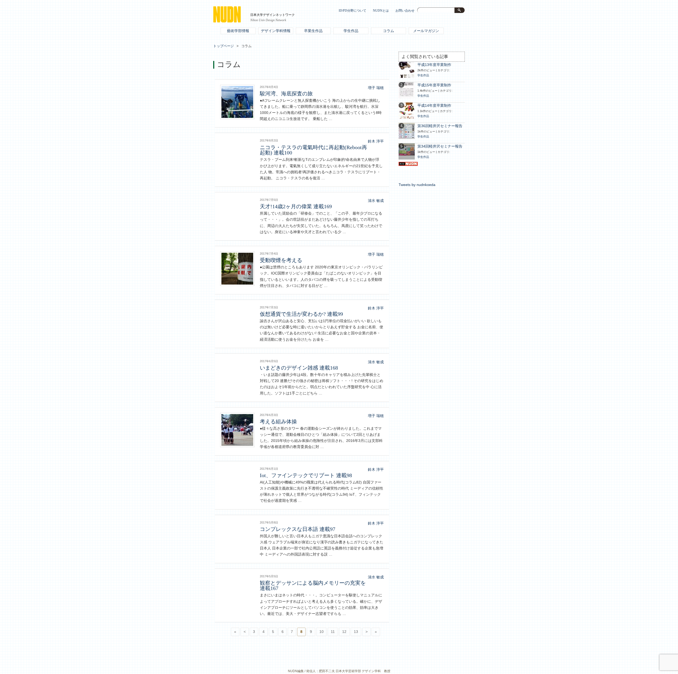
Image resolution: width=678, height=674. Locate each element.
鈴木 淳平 (376, 141)
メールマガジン (426, 31)
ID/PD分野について (352, 10)
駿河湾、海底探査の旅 (286, 93)
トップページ (223, 46)
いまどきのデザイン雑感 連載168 (299, 368)
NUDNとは (381, 10)
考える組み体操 (278, 421)
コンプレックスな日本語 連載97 (297, 529)
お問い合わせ (404, 10)
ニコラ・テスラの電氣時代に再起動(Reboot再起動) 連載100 (313, 150)
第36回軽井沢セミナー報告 (439, 126)
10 (321, 632)
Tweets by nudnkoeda (417, 185)
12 (344, 632)
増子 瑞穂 (376, 88)
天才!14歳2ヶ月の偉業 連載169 (296, 206)
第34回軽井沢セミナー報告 (439, 146)
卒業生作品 (313, 31)
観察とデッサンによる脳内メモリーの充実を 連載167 (313, 585)
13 (356, 632)
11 (333, 632)
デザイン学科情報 (276, 31)
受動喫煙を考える (281, 260)
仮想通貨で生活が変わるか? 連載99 (301, 314)
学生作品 (351, 31)
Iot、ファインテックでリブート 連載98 (306, 475)
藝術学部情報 (238, 31)
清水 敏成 (376, 201)
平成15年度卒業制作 (434, 85)
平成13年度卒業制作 (434, 65)
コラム (388, 31)
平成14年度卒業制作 (434, 106)
